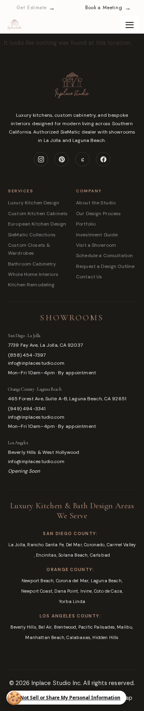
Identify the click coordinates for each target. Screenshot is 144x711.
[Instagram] (41, 159)
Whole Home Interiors (33, 274)
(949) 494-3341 (27, 408)
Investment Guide (97, 235)
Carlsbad (100, 555)
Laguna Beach (106, 580)
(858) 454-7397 (27, 355)
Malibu (124, 627)
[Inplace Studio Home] (72, 91)
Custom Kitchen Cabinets (38, 213)
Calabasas (78, 637)
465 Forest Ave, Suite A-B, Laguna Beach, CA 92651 (67, 398)
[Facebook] (103, 159)
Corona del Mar (72, 580)
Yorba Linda (72, 601)
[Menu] (129, 25)
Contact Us (89, 277)
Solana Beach (73, 555)
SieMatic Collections (32, 235)
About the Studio (96, 203)
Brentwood (65, 627)
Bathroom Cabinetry (32, 264)
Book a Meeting (108, 8)
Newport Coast (36, 591)
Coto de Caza (108, 591)
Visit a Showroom (96, 245)
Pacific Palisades (96, 627)
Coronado (94, 544)
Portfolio (86, 224)
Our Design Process (98, 213)
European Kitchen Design (37, 224)
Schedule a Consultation (104, 255)
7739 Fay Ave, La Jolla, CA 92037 (45, 345)
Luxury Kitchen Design (33, 203)
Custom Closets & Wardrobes (29, 249)
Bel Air (45, 627)
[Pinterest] (61, 159)
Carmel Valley (121, 544)
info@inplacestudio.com (36, 363)
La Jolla (16, 544)
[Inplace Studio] (14, 24)
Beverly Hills (23, 627)
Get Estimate (36, 8)
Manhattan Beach (44, 637)
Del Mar (74, 544)
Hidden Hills (105, 637)
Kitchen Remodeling (31, 285)
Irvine (86, 591)
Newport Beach (38, 580)
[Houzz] (82, 159)
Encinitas (46, 555)
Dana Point (66, 591)
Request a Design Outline (105, 266)
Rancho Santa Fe (45, 544)
